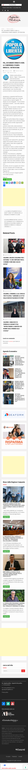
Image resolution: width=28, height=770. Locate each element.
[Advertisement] (14, 197)
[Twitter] (5, 10)
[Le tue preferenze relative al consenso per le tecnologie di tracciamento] (25, 767)
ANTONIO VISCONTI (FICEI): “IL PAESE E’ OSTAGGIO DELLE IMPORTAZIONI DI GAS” (20, 397)
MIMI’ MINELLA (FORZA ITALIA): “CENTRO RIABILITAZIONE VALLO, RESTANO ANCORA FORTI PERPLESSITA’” (12, 574)
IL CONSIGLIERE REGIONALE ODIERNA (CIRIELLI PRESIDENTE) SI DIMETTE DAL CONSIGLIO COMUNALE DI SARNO (13, 604)
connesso (11, 341)
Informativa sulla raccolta (9, 768)
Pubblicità (14, 756)
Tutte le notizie (12, 72)
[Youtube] (8, 10)
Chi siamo (8, 756)
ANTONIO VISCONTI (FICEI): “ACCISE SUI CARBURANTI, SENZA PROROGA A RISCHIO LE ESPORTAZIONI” (19, 360)
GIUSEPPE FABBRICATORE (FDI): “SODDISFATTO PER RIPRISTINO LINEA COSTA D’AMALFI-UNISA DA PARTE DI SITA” (13, 506)
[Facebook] (3, 10)
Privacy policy (5, 692)
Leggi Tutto (6, 517)
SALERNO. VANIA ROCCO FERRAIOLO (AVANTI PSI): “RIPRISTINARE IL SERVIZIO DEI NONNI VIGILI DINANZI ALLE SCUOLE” (12, 326)
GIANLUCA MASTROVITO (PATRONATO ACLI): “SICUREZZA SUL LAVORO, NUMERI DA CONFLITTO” (20, 373)
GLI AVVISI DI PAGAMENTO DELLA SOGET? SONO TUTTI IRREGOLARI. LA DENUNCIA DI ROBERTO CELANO (13, 212)
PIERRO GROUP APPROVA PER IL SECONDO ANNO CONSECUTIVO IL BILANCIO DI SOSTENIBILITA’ (19, 385)
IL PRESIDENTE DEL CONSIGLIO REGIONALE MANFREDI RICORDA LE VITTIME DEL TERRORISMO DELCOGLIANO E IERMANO (13, 539)
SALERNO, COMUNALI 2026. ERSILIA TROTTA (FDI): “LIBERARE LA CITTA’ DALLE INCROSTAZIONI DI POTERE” (14, 296)
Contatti (20, 756)
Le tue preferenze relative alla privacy (15, 765)
